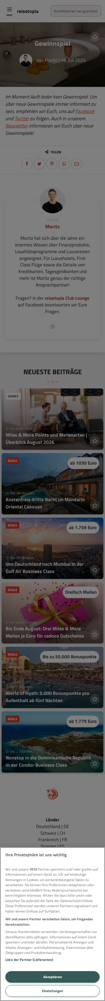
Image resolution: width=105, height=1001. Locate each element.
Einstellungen (52, 990)
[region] (52, 924)
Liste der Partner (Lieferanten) (29, 959)
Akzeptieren (52, 976)
